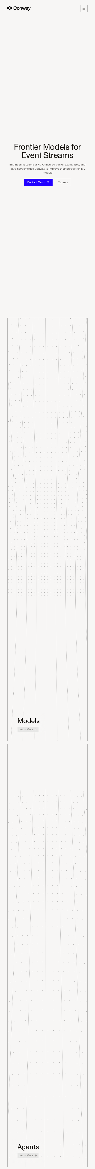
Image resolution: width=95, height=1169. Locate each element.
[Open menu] (84, 8)
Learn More (26, 729)
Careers (63, 182)
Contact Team (36, 182)
